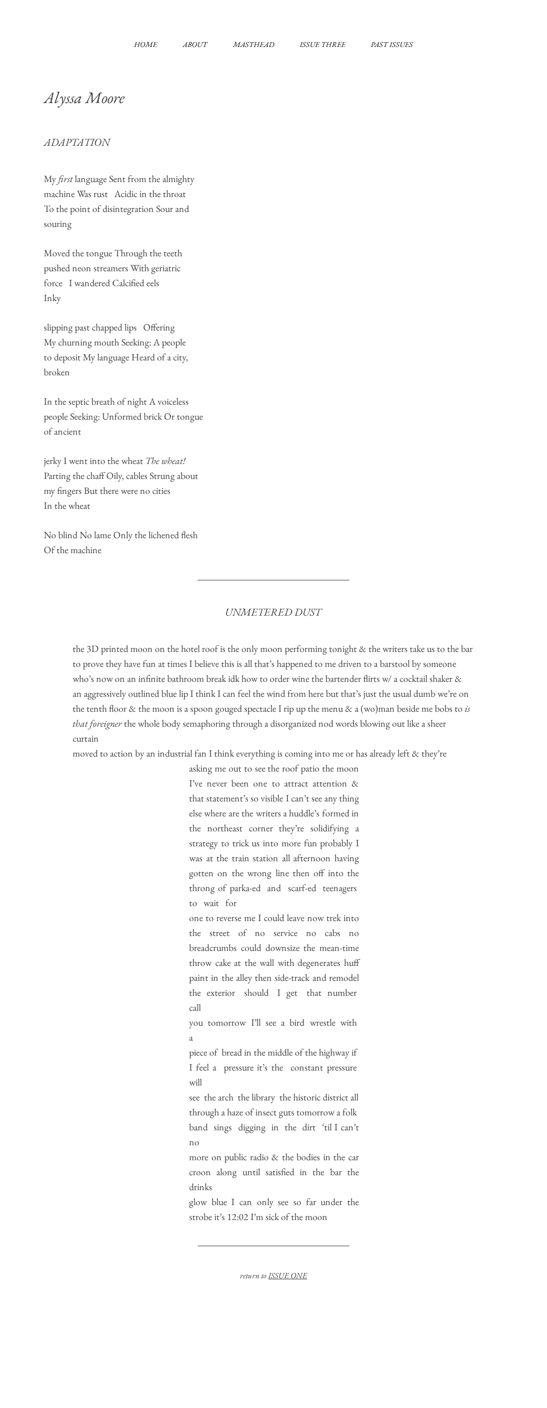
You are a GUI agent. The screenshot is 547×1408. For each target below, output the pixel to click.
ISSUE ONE (287, 1275)
